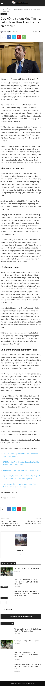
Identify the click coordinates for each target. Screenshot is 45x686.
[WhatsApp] (24, 37)
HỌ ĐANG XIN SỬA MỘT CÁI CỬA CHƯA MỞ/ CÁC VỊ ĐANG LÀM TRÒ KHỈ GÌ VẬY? (27, 667)
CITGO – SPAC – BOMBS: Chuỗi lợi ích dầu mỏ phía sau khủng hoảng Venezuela (10, 523)
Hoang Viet (8, 31)
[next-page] (5, 602)
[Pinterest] (19, 37)
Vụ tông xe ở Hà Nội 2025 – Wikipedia (26, 568)
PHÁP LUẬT (8, 9)
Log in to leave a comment (21, 616)
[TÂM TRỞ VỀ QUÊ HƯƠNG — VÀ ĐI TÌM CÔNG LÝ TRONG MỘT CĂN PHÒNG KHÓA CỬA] (7, 583)
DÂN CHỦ (3, 575)
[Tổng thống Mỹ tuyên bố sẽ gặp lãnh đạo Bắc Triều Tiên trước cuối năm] (7, 632)
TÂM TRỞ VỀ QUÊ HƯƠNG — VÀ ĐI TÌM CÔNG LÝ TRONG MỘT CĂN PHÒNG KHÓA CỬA (27, 582)
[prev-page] (2, 602)
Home (2, 9)
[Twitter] (14, 37)
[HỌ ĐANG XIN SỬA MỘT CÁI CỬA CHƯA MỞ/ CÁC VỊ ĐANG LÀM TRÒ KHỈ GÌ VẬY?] (7, 668)
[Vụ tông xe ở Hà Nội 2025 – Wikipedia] (7, 571)
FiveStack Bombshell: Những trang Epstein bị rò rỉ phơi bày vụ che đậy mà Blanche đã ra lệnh (26, 593)
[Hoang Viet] (2, 32)
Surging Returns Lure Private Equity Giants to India (21, 470)
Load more (20, 676)
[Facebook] (9, 37)
